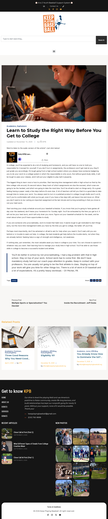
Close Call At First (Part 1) (24, 457)
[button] (54, 51)
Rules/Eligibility (10, 353)
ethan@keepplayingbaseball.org (54, 366)
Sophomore (22, 126)
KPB (44, 142)
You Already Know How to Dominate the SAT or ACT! (90, 357)
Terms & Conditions (54, 507)
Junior (88, 351)
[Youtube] (61, 9)
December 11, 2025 (83, 361)
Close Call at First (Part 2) (23, 432)
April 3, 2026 (9, 363)
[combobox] (48, 39)
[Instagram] (57, 9)
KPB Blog (53, 351)
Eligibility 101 (48, 355)
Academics (11, 126)
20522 (14, 280)
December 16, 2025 (48, 363)
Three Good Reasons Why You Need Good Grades (16, 358)
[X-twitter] (49, 9)
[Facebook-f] (53, 9)
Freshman (17, 351)
